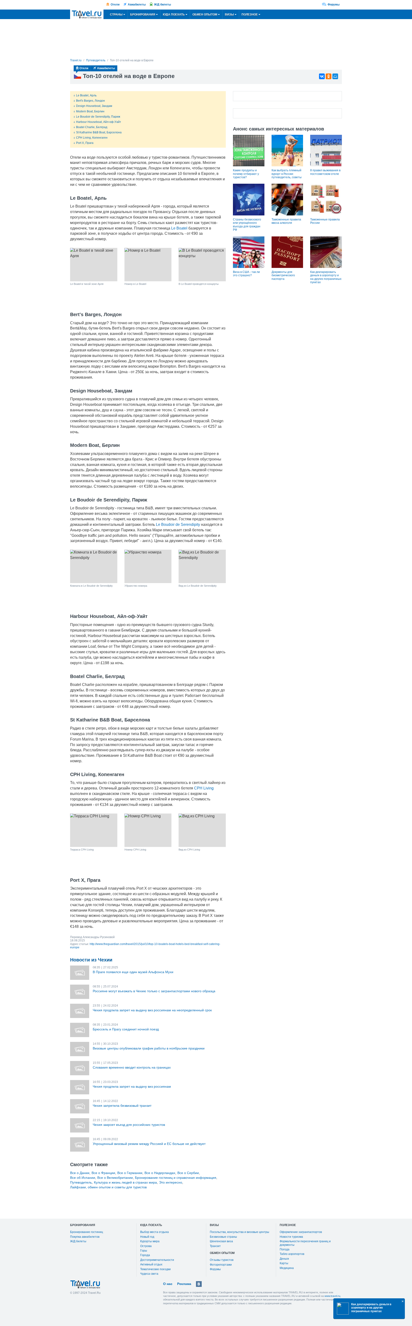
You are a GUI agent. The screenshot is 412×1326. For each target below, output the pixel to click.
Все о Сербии (188, 1173)
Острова (146, 1246)
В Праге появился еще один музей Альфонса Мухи (133, 972)
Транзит (215, 1246)
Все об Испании (82, 1178)
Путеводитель (81, 1182)
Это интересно (170, 1182)
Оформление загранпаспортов (301, 1232)
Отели (115, 4)
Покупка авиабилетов (84, 1236)
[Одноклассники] (328, 76)
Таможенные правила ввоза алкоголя (286, 221)
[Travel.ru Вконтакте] (199, 1284)
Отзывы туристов (221, 1260)
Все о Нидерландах (159, 1173)
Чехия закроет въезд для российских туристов (129, 1125)
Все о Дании (79, 1173)
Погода (284, 1249)
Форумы (334, 4)
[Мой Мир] (335, 76)
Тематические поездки (155, 1269)
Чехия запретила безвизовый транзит (122, 1105)
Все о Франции (103, 1173)
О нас (167, 1284)
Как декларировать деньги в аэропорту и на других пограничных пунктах (325, 277)
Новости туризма (291, 1236)
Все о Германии (129, 1173)
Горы (143, 1250)
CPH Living (204, 788)
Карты (284, 1263)
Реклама (184, 1284)
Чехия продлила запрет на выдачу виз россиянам (132, 1086)
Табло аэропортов (292, 1254)
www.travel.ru (332, 1296)
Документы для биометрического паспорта (283, 275)
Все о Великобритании (115, 1178)
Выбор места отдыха (154, 1232)
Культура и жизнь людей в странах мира (125, 1182)
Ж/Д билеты (162, 4)
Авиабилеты (137, 4)
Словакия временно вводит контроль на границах (132, 1067)
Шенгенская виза (221, 1241)
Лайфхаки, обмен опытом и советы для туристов (108, 1187)
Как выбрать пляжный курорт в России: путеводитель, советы (287, 174)
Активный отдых (151, 1264)
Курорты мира (150, 1241)
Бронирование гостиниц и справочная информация (175, 1178)
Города (145, 1255)
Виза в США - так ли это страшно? (246, 273)
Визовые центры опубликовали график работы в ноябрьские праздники (149, 1048)
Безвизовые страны (223, 1236)
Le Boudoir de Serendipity (178, 524)
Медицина (287, 1268)
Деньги (284, 1258)
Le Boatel (179, 228)
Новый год (147, 1236)
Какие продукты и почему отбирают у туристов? (246, 174)
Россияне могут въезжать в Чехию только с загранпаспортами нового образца (154, 991)
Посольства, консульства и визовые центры (239, 1232)
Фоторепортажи (221, 1264)
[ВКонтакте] (322, 76)
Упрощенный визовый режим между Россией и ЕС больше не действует (149, 1144)
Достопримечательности (157, 1260)
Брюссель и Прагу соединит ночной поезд (126, 1029)
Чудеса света (149, 1273)
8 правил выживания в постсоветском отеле (325, 172)
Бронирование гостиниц (86, 1232)
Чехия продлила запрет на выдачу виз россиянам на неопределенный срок (152, 1010)
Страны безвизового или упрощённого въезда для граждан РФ (247, 224)
